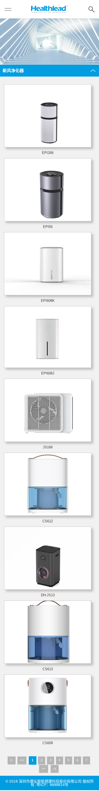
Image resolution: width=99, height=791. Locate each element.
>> (43, 768)
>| (54, 768)
